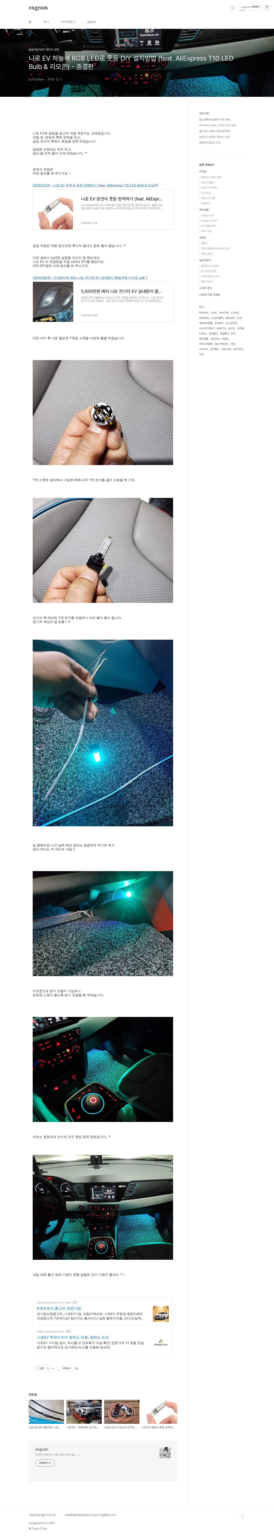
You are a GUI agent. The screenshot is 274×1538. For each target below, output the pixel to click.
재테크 (204, 243)
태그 (46, 22)
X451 (214, 312)
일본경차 (230, 317)
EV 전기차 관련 (208, 271)
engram (38, 8)
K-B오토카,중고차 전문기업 (59, 1308)
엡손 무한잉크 (221, 343)
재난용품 (203, 338)
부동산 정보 (207, 253)
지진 (201, 354)
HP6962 (238, 349)
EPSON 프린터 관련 (211, 177)
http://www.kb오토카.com (54, 1302)
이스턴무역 (231, 323)
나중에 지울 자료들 (209, 294)
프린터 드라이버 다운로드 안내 (214, 136)
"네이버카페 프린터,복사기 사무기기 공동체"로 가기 (90, 1515)
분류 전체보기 (206, 164)
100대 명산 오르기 (210, 276)
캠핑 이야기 (207, 281)
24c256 (215, 338)
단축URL (205, 203)
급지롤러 (213, 333)
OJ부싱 (235, 312)
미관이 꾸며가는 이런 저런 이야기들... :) (57, 1454)
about (91, 22)
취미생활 (204, 209)
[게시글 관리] (52, 1369)
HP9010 (204, 312)
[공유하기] (47, 1369)
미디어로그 (68, 22)
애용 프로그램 (208, 198)
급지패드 (214, 349)
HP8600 (204, 317)
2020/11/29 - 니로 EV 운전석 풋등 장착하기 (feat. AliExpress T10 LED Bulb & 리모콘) (96, 185)
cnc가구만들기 (206, 328)
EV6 (233, 333)
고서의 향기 (205, 288)
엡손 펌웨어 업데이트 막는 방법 (214, 119)
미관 (233, 343)
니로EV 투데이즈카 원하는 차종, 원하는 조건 (73, 1337)
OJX (239, 317)
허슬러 (225, 338)
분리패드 (219, 323)
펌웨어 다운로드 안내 (209, 142)
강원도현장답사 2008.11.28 (215, 248)
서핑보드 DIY (207, 215)
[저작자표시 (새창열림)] (76, 1368)
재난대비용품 (205, 323)
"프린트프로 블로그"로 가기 (42, 1515)
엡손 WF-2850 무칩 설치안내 (214, 131)
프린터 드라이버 (209, 187)
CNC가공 (226, 349)
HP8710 (221, 328)
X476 (231, 328)
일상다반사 (205, 260)
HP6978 (224, 312)
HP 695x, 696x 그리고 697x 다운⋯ (218, 125)
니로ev (203, 333)
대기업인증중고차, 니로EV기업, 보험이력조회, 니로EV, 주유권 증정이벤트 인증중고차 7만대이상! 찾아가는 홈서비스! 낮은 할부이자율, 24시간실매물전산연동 (90, 1316)
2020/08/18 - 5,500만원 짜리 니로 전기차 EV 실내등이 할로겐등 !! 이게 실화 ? (90, 278)
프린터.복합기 (208, 182)
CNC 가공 (206, 231)
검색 (233, 8)
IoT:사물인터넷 (208, 225)
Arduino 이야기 (209, 220)
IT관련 (202, 171)
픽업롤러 (224, 333)
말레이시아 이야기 (210, 265)
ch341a (203, 349)
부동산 (202, 237)
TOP (242, 1517)
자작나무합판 (205, 343)
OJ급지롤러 (217, 317)
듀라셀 (240, 328)
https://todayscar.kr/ (50, 1331)
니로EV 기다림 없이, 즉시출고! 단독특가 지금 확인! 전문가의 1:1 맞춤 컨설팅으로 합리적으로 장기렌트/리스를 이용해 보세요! (90, 1345)
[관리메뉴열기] (267, 7)
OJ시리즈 (206, 192)
